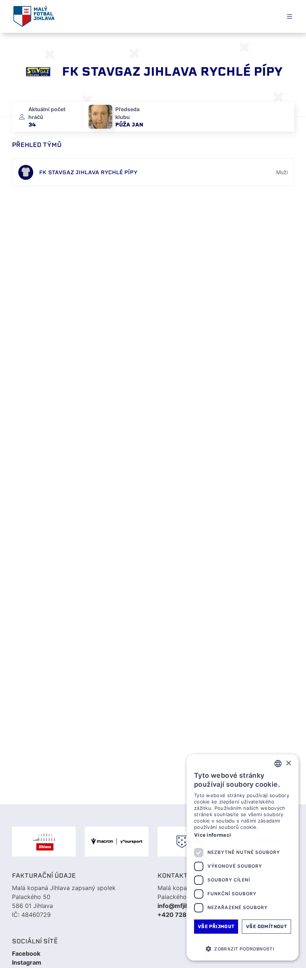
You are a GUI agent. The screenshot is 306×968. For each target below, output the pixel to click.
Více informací (212, 835)
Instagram (26, 962)
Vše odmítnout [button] (266, 926)
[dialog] (243, 857)
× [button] (288, 763)
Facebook (26, 953)
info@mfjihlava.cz (183, 905)
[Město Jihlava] (44, 841)
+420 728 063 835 (185, 914)
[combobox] (278, 763)
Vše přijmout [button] (216, 926)
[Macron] (117, 841)
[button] (242, 948)
